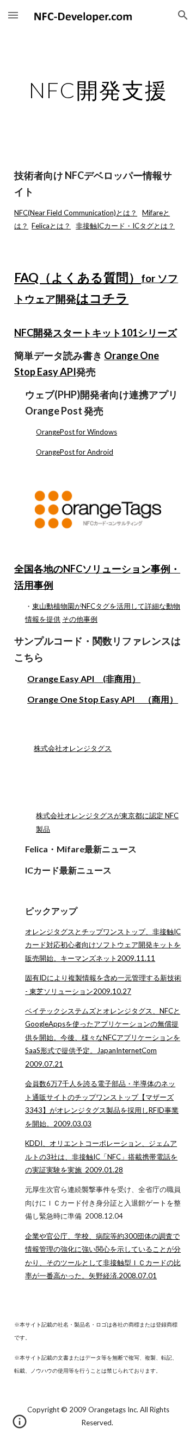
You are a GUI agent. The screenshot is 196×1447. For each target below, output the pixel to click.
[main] (98, 90)
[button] (13, 15)
